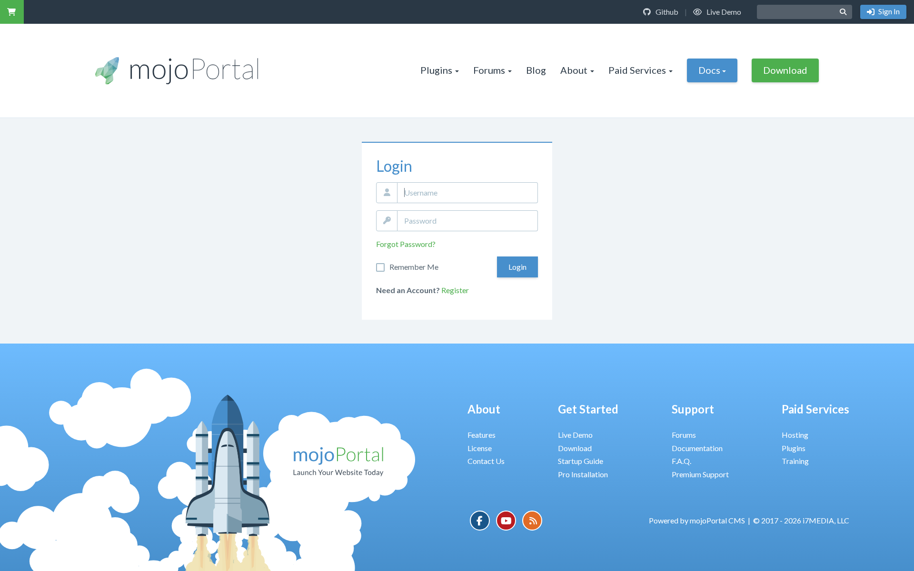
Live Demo (723, 11)
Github (666, 11)
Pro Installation (583, 474)
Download (785, 70)
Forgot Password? (406, 243)
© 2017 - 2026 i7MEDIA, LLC (801, 520)
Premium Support (700, 474)
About (573, 70)
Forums (489, 70)
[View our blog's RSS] (532, 521)
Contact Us (486, 460)
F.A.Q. (681, 460)
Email (386, 192)
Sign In (888, 11)
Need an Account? (408, 290)
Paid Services (637, 70)
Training (795, 460)
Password (386, 220)
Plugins (436, 70)
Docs (709, 70)
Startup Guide (580, 460)
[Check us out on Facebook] (480, 521)
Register (455, 290)
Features (481, 434)
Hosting (795, 434)
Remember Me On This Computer (413, 267)
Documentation (697, 448)
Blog (536, 70)
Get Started (588, 409)
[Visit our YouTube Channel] (506, 521)
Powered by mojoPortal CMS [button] (697, 520)
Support (693, 409)
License (479, 448)
